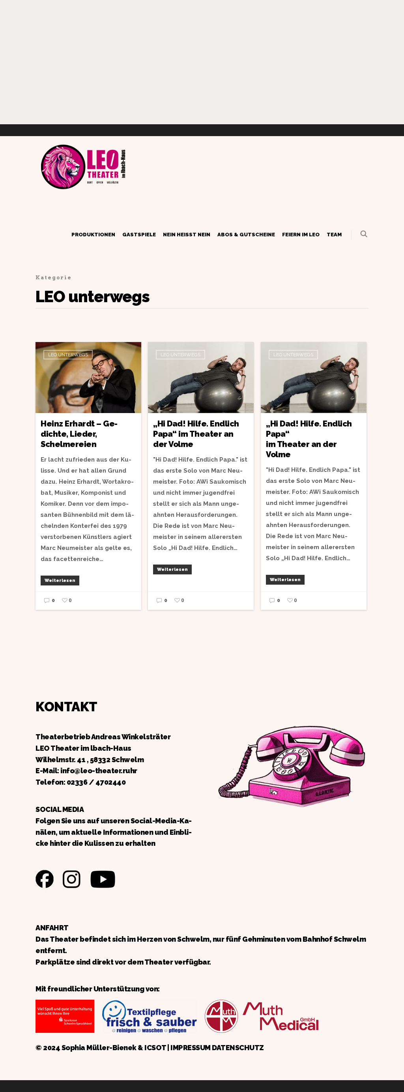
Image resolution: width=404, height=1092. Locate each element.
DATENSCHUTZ (238, 1047)
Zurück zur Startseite (83, 165)
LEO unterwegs (68, 354)
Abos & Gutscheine (246, 234)
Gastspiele (139, 234)
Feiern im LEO (301, 234)
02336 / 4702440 (96, 782)
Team (334, 234)
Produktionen (93, 234)
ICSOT (155, 1047)
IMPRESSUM (190, 1047)
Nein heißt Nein (186, 234)
